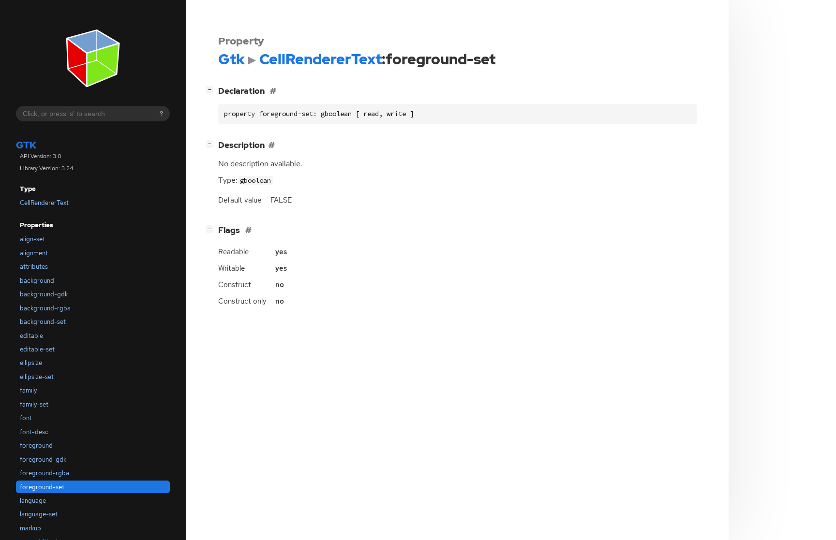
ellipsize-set (37, 377)
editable (31, 336)
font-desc (34, 432)
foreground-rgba (44, 473)
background (37, 281)
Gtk (26, 145)
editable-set (37, 349)
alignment (34, 253)
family (28, 390)
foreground (36, 445)
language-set (39, 514)
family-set (34, 404)
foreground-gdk (43, 459)
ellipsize (31, 363)
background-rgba (45, 308)
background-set (43, 322)
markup (30, 528)
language (33, 500)
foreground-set (42, 487)
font (26, 418)
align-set (32, 239)
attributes (34, 267)
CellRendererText (44, 203)
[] (211, 89)
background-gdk (44, 294)
